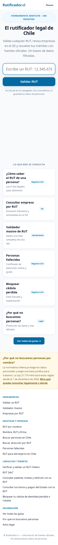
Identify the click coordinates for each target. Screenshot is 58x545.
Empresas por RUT (13, 413)
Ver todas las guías (13, 513)
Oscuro (49, 5)
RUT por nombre (12, 426)
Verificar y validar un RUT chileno (21, 467)
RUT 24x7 (8, 472)
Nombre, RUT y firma (14, 432)
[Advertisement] (29, 126)
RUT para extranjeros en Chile (19, 453)
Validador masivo (12, 408)
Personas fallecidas (13, 448)
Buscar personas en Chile (17, 437)
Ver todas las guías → (29, 340)
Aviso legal (9, 524)
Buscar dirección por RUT (17, 443)
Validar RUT (29, 81)
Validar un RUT (11, 402)
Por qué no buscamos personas (21, 519)
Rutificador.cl (14, 5)
